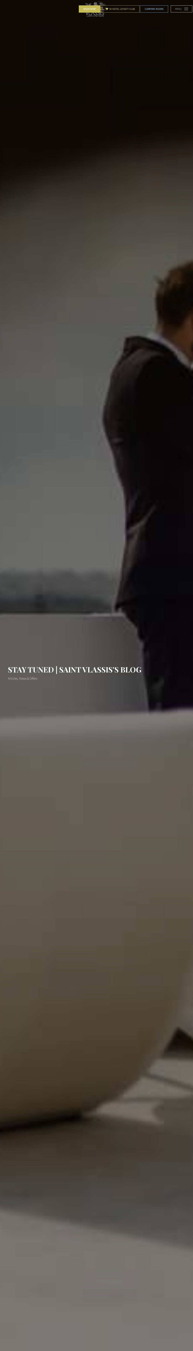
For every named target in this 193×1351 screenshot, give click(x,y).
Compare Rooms (154, 9)
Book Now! (89, 9)
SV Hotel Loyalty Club (121, 9)
